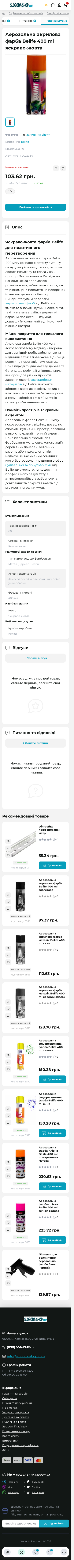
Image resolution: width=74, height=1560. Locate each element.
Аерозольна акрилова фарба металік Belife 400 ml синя (52, 938)
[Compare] (8, 855)
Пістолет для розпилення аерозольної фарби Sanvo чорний (48, 1260)
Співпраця (9, 1398)
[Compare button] (63, 168)
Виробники (10, 1440)
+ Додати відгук (35, 657)
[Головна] (21, 1552)
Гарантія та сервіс (15, 1393)
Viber (10, 1487)
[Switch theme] (46, 5)
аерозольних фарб (20, 303)
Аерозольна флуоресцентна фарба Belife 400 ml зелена (51, 1045)
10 (10, 191)
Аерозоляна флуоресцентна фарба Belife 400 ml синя (51, 1098)
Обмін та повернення (17, 1403)
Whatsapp (13, 1492)
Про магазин (11, 1407)
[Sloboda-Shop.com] (21, 5)
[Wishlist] (8, 847)
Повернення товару (16, 1431)
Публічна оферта (14, 1421)
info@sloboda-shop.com (26, 1356)
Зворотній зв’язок (14, 1426)
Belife (25, 141)
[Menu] (5, 5)
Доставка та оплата (15, 1417)
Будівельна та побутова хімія (26, 13)
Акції (5, 1450)
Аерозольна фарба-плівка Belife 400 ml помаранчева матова (48, 1153)
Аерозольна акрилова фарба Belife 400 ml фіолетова (50, 884)
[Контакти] (64, 1552)
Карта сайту (10, 1436)
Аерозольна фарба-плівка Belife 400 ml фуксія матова (49, 1205)
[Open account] (59, 5)
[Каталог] (7, 1552)
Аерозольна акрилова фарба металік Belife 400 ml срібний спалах (52, 991)
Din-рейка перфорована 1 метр (49, 829)
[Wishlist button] (56, 168)
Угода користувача (15, 1412)
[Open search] (52, 5)
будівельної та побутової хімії (28, 464)
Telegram (13, 1481)
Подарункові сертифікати (20, 1445)
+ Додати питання (36, 742)
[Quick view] (8, 841)
